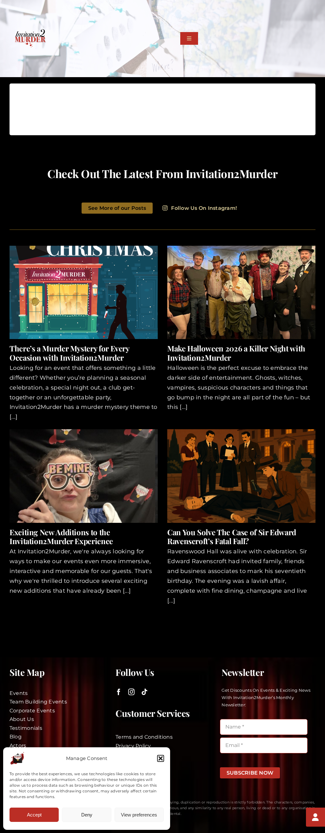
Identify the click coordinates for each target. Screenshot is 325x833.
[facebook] (119, 692)
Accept (34, 814)
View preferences (139, 814)
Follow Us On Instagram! (204, 208)
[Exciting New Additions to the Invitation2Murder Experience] (84, 476)
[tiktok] (144, 692)
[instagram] (131, 692)
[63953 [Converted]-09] (30, 31)
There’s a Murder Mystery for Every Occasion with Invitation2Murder (69, 353)
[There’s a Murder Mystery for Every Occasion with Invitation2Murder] (84, 292)
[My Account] (315, 817)
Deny (86, 814)
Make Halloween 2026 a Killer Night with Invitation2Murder (236, 353)
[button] (160, 758)
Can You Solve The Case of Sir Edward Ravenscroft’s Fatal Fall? (231, 536)
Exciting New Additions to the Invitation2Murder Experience (61, 536)
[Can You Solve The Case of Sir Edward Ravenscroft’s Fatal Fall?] (241, 476)
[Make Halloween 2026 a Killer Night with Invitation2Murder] (241, 292)
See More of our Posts (117, 208)
